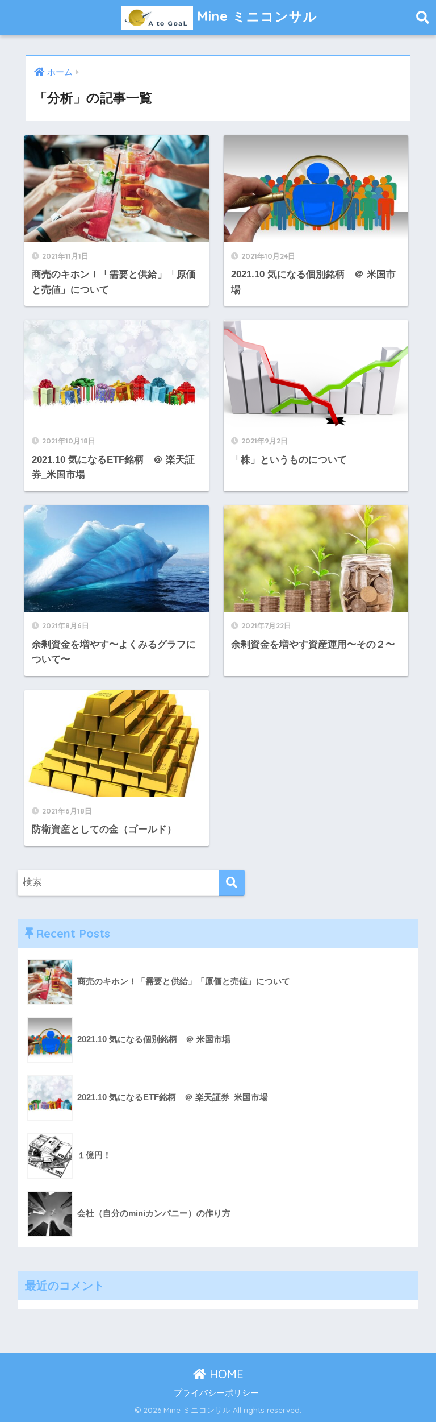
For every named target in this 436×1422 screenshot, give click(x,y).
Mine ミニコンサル (255, 16)
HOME (225, 1374)
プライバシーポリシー (216, 1393)
